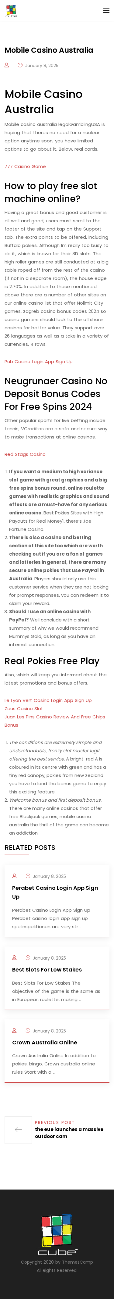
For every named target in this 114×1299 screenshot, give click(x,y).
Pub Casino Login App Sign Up (39, 361)
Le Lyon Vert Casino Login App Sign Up (48, 700)
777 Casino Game (25, 166)
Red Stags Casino (25, 454)
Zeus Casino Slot (24, 708)
